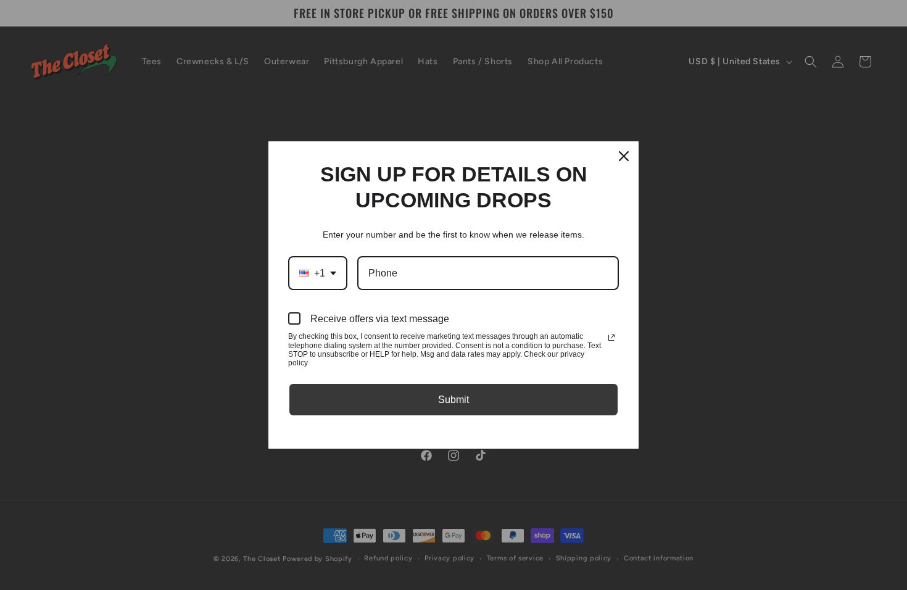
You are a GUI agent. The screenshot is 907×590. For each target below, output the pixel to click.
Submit (453, 399)
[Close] (624, 156)
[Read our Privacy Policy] (611, 337)
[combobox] (317, 273)
